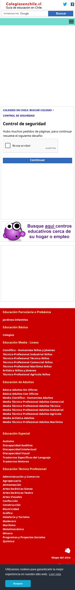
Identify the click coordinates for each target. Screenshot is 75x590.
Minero (8, 533)
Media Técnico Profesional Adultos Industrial (33, 410)
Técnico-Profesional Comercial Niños (28, 362)
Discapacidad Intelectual (19, 449)
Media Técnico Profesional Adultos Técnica (31, 406)
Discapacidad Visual (16, 453)
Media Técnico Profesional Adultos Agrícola (32, 414)
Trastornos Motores (16, 461)
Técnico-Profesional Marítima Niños (27, 366)
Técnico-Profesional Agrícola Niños (26, 374)
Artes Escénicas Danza (18, 488)
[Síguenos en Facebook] (71, 5)
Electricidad (11, 509)
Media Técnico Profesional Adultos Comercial (33, 401)
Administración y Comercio (21, 476)
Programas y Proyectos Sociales (24, 537)
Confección (10, 501)
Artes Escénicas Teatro (18, 492)
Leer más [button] (55, 574)
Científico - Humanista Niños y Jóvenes (29, 350)
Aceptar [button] (18, 583)
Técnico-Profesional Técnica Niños (26, 358)
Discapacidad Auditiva (18, 445)
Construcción (12, 505)
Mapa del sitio (61, 557)
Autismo (8, 441)
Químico (8, 541)
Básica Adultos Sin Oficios (20, 389)
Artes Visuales (12, 497)
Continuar (37, 160)
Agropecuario (12, 480)
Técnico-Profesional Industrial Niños (27, 354)
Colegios (8, 335)
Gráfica (8, 513)
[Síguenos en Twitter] (65, 5)
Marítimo (9, 525)
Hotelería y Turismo (16, 517)
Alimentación (12, 484)
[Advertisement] (37, 64)
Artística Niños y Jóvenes (19, 370)
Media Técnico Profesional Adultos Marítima (33, 422)
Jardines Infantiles (15, 319)
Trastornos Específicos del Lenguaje (27, 457)
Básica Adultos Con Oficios (20, 393)
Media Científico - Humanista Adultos (28, 397)
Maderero (9, 521)
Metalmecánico (13, 529)
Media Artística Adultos (18, 418)
